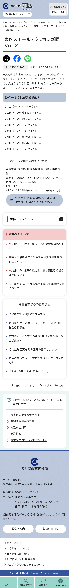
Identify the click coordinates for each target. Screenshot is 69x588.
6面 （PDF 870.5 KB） (22, 136)
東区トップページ (45, 22)
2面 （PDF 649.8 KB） (22, 112)
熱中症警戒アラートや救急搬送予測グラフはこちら (36, 360)
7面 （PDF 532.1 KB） (22, 142)
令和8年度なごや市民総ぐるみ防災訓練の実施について (36, 286)
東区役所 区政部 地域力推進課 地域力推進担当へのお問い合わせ (35, 200)
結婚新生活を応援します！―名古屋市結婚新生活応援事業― (35, 325)
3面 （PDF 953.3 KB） (22, 118)
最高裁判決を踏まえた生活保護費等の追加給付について (35, 259)
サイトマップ (14, 543)
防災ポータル (58, 12)
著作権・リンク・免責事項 (21, 559)
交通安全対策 (19, 427)
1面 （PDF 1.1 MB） (20, 106)
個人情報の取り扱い (19, 554)
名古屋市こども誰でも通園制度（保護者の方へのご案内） (36, 338)
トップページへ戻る (53, 385)
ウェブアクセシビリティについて (25, 564)
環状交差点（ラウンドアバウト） (29, 440)
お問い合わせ (51, 528)
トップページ (25, 22)
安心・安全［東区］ (30, 26)
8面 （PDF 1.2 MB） (20, 149)
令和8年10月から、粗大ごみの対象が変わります (36, 246)
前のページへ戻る (25, 385)
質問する (43, 585)
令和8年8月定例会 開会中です (27, 371)
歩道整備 (16, 433)
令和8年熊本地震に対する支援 (27, 314)
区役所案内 (18, 528)
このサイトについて (18, 548)
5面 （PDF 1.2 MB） (20, 130)
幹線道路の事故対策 (23, 421)
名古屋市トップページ (19, 14)
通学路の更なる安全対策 (25, 415)
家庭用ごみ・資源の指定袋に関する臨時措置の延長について (36, 272)
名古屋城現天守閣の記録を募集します (31, 349)
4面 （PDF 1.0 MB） (20, 125)
